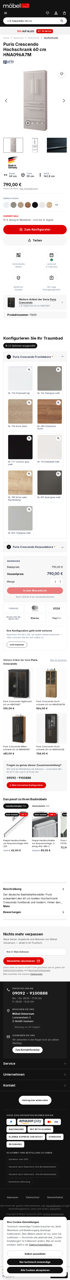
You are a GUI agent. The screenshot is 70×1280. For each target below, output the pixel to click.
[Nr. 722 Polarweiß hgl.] (6, 205)
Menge (11, 581)
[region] (35, 119)
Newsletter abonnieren (21, 961)
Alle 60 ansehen (58, 660)
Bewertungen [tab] (12, 912)
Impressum (12, 1197)
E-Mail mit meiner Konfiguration (26, 785)
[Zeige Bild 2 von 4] (33, 123)
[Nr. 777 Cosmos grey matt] (35, 205)
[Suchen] (62, 21)
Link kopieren (17, 644)
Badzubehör (40, 806)
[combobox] (30, 21)
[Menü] (5, 13)
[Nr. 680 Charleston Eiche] (28, 205)
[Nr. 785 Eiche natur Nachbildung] (49, 205)
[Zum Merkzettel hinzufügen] (61, 74)
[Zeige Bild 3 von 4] (37, 123)
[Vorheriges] (6, 100)
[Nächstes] (64, 100)
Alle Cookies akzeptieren (35, 1270)
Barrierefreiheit (55, 1197)
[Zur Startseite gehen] (19, 5)
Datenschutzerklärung (40, 1244)
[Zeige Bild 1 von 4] (28, 123)
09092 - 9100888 (19, 778)
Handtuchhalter (16, 806)
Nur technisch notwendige (35, 1262)
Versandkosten (53, 1206)
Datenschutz (36, 974)
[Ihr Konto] (56, 13)
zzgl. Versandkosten (29, 188)
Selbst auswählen (35, 1253)
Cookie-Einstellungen (53, 1214)
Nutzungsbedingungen (39, 970)
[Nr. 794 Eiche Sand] (21, 205)
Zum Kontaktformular (27, 1050)
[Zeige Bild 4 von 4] (42, 123)
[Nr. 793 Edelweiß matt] (42, 205)
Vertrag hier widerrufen (35, 1100)
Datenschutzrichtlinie (13, 970)
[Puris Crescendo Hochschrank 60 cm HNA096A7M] (35, 101)
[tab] (34, 897)
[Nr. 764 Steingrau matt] (13, 205)
